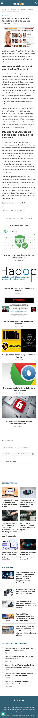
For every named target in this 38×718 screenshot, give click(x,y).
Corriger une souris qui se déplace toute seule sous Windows (18, 683)
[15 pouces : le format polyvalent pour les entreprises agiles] (28, 515)
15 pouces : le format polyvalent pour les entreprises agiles (28, 526)
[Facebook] (14, 700)
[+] (28, 453)
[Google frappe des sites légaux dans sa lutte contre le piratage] (19, 340)
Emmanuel (7, 23)
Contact (19, 712)
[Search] (36, 3)
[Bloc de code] (21, 454)
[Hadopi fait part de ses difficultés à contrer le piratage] (19, 274)
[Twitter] (17, 700)
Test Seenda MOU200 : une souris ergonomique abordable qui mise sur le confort (26, 604)
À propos (7, 707)
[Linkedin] (20, 700)
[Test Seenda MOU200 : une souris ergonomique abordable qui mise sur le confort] (8, 604)
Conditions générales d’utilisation (22, 707)
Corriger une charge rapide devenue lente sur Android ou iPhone (19, 674)
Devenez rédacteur (29, 710)
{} (26, 453)
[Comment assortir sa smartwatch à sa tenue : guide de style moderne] (28, 492)
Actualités (13, 9)
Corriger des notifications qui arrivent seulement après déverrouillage (19, 666)
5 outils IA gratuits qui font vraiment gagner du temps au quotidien (10, 556)
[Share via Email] (31, 218)
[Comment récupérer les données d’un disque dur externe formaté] (10, 492)
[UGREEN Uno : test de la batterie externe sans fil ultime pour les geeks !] (8, 592)
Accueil (4, 9)
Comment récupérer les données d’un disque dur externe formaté (10, 503)
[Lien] (23, 454)
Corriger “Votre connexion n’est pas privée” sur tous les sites (19, 649)
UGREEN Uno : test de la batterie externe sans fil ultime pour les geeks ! (25, 591)
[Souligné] (9, 454)
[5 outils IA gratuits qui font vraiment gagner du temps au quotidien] (10, 544)
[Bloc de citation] (18, 454)
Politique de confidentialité (12, 710)
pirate (21, 210)
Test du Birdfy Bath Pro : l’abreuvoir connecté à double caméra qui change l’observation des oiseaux (26, 631)
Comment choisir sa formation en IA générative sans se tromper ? (28, 556)
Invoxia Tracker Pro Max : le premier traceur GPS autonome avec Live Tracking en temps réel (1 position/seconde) (10, 529)
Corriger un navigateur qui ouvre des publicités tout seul (19, 658)
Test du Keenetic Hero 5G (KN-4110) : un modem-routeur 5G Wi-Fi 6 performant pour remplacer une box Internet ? (26, 577)
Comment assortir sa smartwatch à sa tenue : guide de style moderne (27, 503)
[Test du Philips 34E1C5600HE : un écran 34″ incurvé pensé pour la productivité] (8, 617)
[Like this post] (23, 218)
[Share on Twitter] (27, 218)
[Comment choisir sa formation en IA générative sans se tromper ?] (28, 544)
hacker (5, 210)
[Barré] (11, 454)
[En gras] (4, 454)
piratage (13, 210)
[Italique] (6, 454)
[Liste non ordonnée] (16, 454)
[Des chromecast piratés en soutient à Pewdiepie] (19, 307)
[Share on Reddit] (29, 218)
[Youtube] (23, 700)
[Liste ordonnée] (13, 454)
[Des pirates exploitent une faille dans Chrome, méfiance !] (19, 374)
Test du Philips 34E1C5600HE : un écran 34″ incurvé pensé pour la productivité (25, 617)
